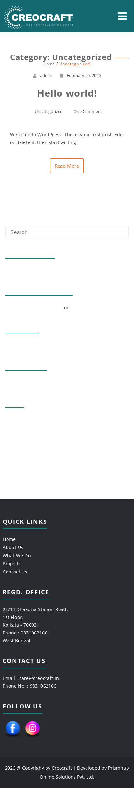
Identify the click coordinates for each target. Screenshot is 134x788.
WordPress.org (22, 452)
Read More (67, 166)
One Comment (88, 111)
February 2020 (21, 345)
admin (46, 75)
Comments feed (23, 441)
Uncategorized (49, 111)
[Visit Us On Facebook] (12, 737)
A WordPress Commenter (33, 307)
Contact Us (15, 572)
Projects (12, 563)
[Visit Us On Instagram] (32, 737)
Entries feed (19, 430)
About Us (13, 547)
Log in (12, 419)
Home (9, 539)
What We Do (17, 555)
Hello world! (19, 270)
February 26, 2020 (84, 75)
